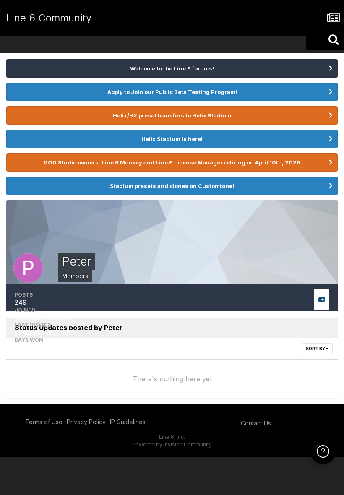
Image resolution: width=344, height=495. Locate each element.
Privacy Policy (86, 421)
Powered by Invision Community (172, 444)
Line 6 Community (48, 18)
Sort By (316, 348)
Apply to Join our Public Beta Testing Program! (172, 92)
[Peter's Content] (321, 299)
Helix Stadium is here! (172, 138)
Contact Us (256, 423)
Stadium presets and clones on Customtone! (172, 185)
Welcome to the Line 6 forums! (172, 68)
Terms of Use (44, 421)
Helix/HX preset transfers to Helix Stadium (172, 115)
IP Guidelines (128, 421)
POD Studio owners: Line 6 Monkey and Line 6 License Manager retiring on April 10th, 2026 (172, 162)
